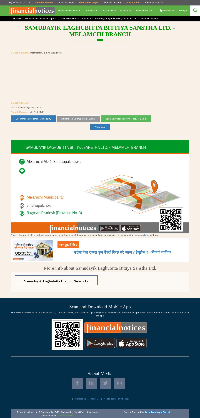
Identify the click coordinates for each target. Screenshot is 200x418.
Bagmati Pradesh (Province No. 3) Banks (126, 118)
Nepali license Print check (116, 399)
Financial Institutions (68, 10)
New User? (168, 10)
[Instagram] (119, 383)
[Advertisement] (100, 78)
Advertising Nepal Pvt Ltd (157, 412)
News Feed (126, 10)
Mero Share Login (88, 2)
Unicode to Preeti (44, 2)
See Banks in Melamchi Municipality (33, 118)
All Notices (90, 10)
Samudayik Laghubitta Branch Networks (56, 281)
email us (143, 235)
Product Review (144, 10)
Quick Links (108, 10)
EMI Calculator (66, 2)
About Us (95, 399)
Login (184, 10)
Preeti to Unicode (112, 2)
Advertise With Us (154, 2)
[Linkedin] (91, 383)
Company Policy (66, 415)
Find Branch (133, 2)
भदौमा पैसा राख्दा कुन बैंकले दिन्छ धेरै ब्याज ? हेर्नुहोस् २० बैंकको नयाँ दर (122, 252)
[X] (105, 383)
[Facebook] (77, 383)
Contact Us (80, 399)
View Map (100, 127)
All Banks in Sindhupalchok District (78, 118)
